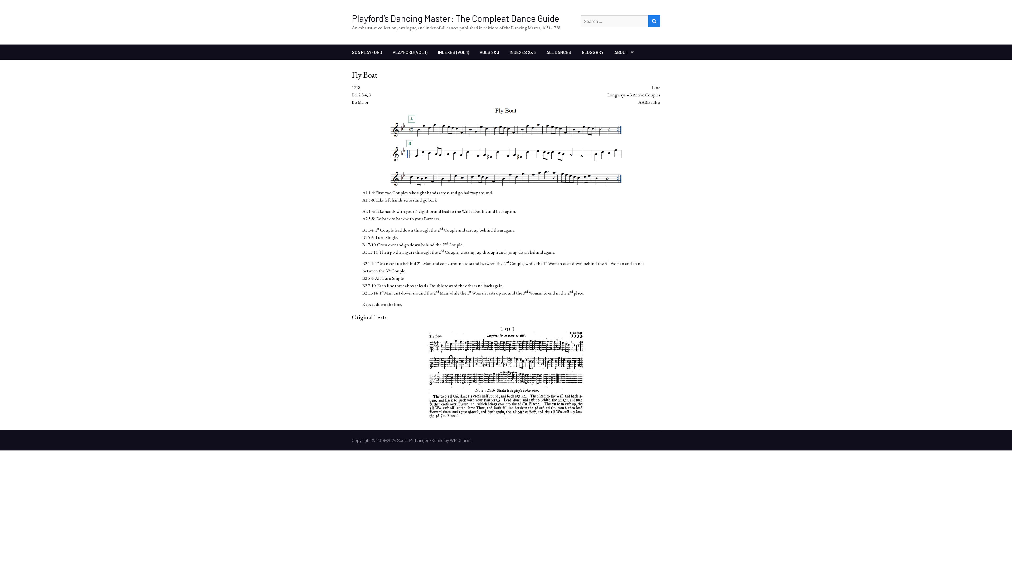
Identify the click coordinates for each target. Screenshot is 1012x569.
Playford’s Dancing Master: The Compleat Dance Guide (455, 18)
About (621, 52)
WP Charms (461, 440)
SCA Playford (367, 52)
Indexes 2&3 (523, 52)
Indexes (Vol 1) (453, 52)
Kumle (437, 440)
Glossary (593, 52)
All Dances (558, 52)
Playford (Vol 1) (410, 52)
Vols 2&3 (489, 52)
